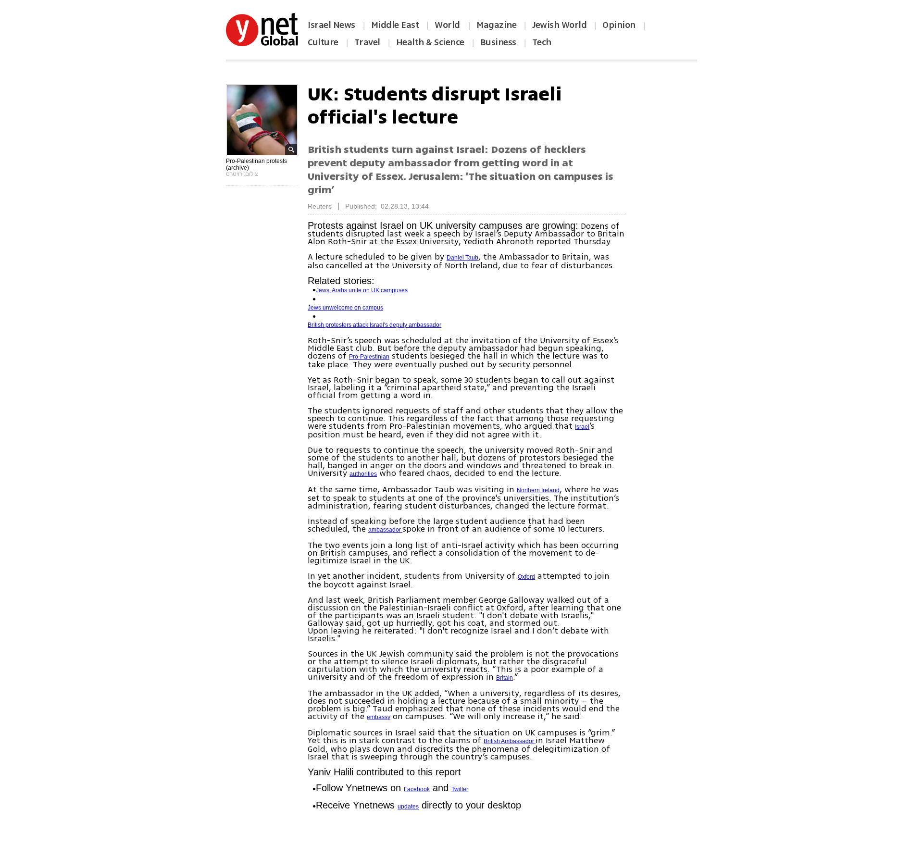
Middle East (395, 25)
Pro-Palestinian (369, 356)
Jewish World (559, 25)
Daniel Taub (462, 257)
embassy (378, 717)
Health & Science (430, 42)
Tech (541, 42)
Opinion (619, 25)
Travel (367, 42)
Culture (323, 42)
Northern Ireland (538, 490)
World (448, 25)
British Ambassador (510, 741)
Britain (504, 677)
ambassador (385, 529)
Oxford (526, 576)
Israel (582, 426)
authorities (363, 474)
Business (498, 42)
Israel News (331, 25)
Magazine (496, 25)
